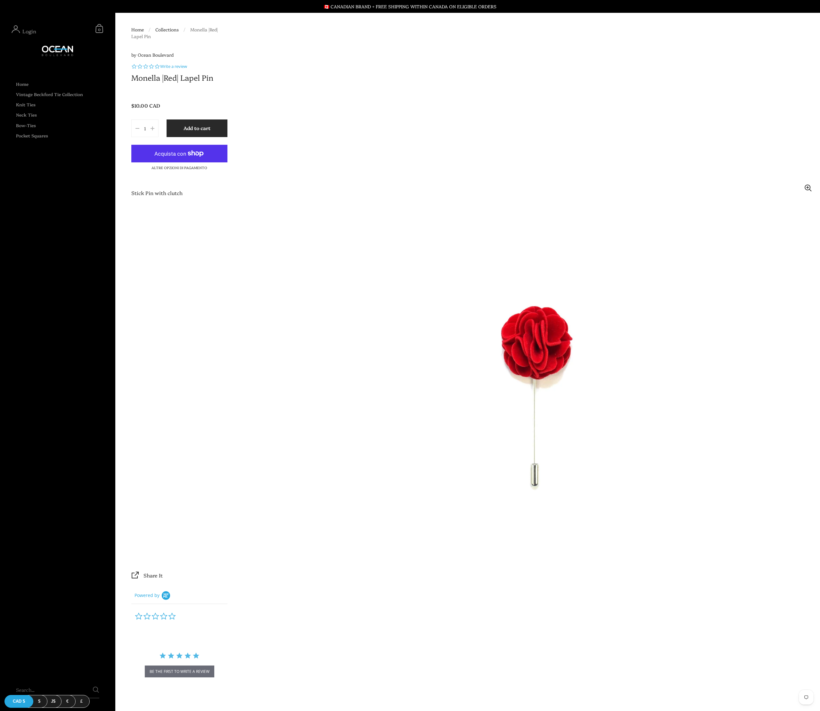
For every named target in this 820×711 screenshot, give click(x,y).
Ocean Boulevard (156, 55)
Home (137, 29)
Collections (167, 29)
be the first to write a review (179, 671)
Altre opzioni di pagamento (179, 167)
